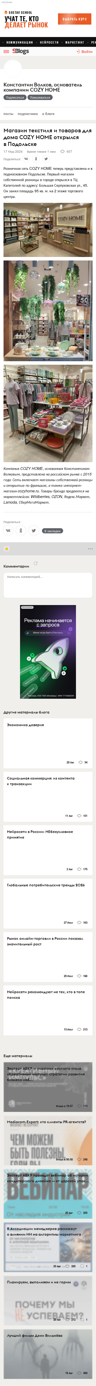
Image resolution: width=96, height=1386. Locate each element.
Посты (8, 113)
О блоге (48, 113)
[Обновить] (36, 563)
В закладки (53, 530)
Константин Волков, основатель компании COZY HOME (42, 87)
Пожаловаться (40, 97)
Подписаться (15, 97)
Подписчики (28, 113)
